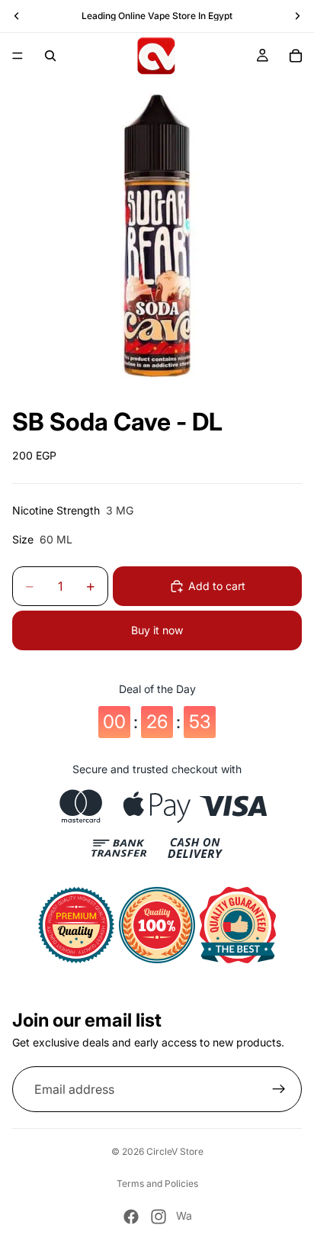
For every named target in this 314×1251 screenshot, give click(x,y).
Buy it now (157, 630)
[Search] (50, 56)
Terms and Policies (157, 1183)
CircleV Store (174, 1151)
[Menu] (17, 55)
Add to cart (216, 585)
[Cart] (295, 56)
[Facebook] (131, 1216)
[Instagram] (158, 1216)
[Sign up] (279, 1089)
